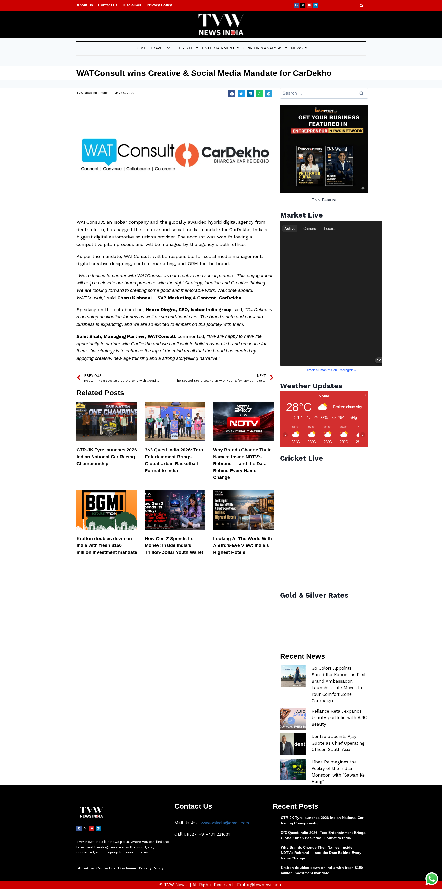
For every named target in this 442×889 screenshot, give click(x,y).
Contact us (107, 5)
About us (84, 5)
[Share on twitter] (241, 93)
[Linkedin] (315, 5)
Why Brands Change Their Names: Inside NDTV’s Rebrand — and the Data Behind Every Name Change (242, 463)
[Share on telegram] (268, 93)
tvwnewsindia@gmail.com (224, 822)
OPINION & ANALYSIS (262, 48)
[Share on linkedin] (250, 93)
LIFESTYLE (183, 48)
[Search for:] (324, 93)
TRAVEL (157, 48)
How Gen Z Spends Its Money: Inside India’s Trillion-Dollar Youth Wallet (174, 545)
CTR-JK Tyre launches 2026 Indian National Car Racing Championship (106, 456)
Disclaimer (132, 5)
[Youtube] (309, 5)
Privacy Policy (159, 5)
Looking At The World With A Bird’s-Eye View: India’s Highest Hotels (242, 545)
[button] (159, 48)
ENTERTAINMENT (218, 48)
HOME (140, 48)
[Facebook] (296, 5)
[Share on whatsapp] (259, 93)
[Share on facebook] (231, 93)
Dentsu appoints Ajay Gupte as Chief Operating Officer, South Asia (338, 743)
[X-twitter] (302, 5)
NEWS (297, 48)
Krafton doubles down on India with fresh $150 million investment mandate (106, 545)
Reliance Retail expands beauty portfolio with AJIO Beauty (339, 718)
